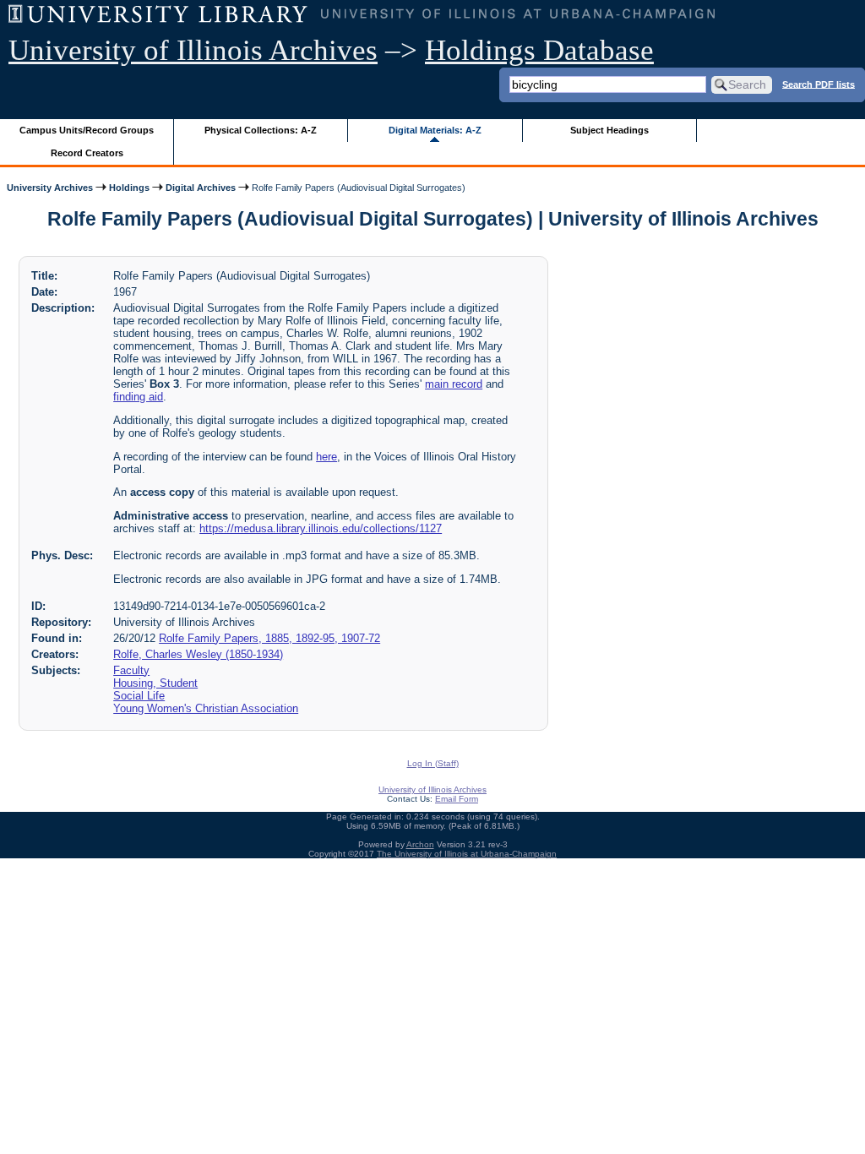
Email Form (456, 798)
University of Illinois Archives (193, 50)
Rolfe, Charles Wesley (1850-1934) (198, 654)
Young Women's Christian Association (205, 708)
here (326, 456)
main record (453, 384)
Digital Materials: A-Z (435, 130)
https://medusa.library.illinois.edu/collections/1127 (320, 528)
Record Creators (87, 153)
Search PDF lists (818, 84)
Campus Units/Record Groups (86, 130)
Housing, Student (155, 683)
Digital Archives (201, 187)
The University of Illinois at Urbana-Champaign (467, 853)
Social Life (139, 695)
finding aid (138, 396)
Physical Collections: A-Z (260, 130)
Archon (420, 844)
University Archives (50, 187)
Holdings (129, 187)
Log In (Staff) (433, 763)
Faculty (131, 670)
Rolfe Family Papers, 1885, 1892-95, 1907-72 (269, 638)
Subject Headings (609, 130)
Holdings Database (539, 50)
